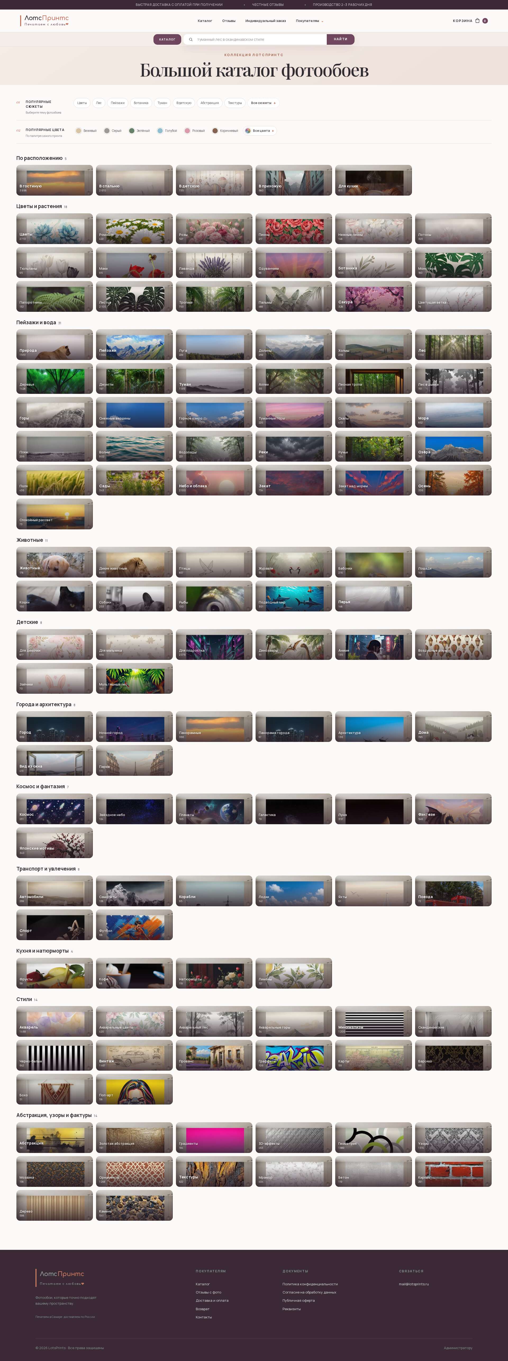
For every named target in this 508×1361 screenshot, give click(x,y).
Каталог (205, 20)
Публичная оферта (299, 1300)
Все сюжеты (263, 103)
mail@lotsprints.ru (414, 1284)
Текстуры (235, 103)
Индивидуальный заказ (266, 20)
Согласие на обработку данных (309, 1292)
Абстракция (210, 103)
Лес (99, 103)
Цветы (82, 103)
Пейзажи (118, 103)
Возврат (203, 1308)
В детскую (183, 103)
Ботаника (141, 103)
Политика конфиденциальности (310, 1284)
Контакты (204, 1317)
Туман (162, 103)
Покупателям (310, 20)
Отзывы (228, 20)
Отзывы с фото (208, 1292)
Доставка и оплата (212, 1300)
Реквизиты (292, 1308)
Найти (340, 39)
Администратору (458, 1347)
